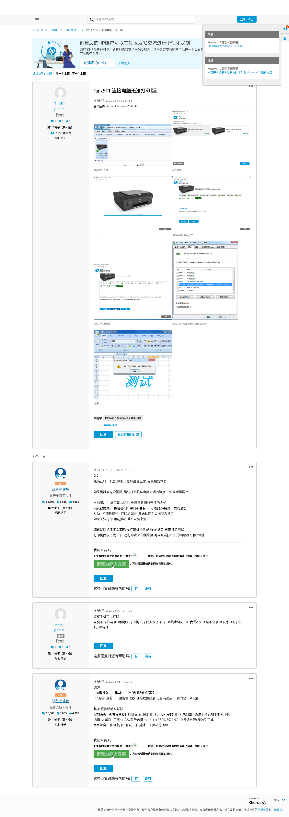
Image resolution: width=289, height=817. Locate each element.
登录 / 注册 (246, 19)
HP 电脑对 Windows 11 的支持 (225, 46)
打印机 (54, 30)
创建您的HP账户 (97, 63)
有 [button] (136, 588)
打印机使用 (72, 30)
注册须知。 (278, 810)
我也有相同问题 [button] (128, 434)
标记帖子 (60, 138)
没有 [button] (148, 588)
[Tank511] (60, 93)
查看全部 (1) (110, 425)
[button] (251, 86)
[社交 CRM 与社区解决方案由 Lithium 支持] (257, 801)
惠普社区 (37, 30)
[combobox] (140, 20)
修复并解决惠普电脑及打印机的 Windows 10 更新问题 (240, 72)
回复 (103, 434)
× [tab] (277, 27)
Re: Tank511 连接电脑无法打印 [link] (104, 30)
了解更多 (124, 63)
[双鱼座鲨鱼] (60, 474)
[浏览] (35, 20)
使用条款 (263, 810)
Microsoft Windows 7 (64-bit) (123, 418)
